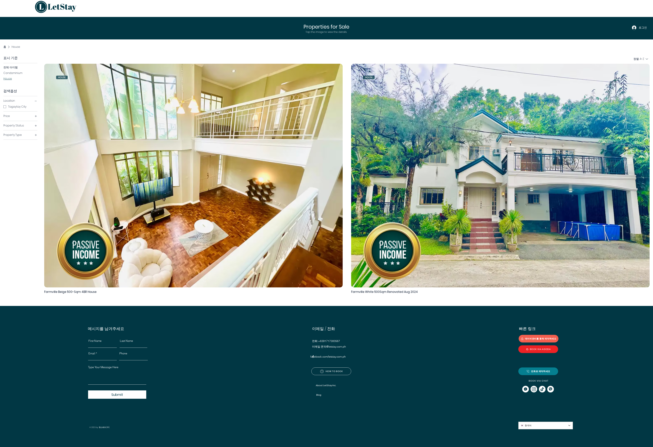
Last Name (126, 340)
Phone (123, 353)
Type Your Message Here (103, 367)
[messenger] (525, 389)
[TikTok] (542, 389)
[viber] (550, 389)
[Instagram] (534, 389)
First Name (95, 340)
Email (91, 353)
